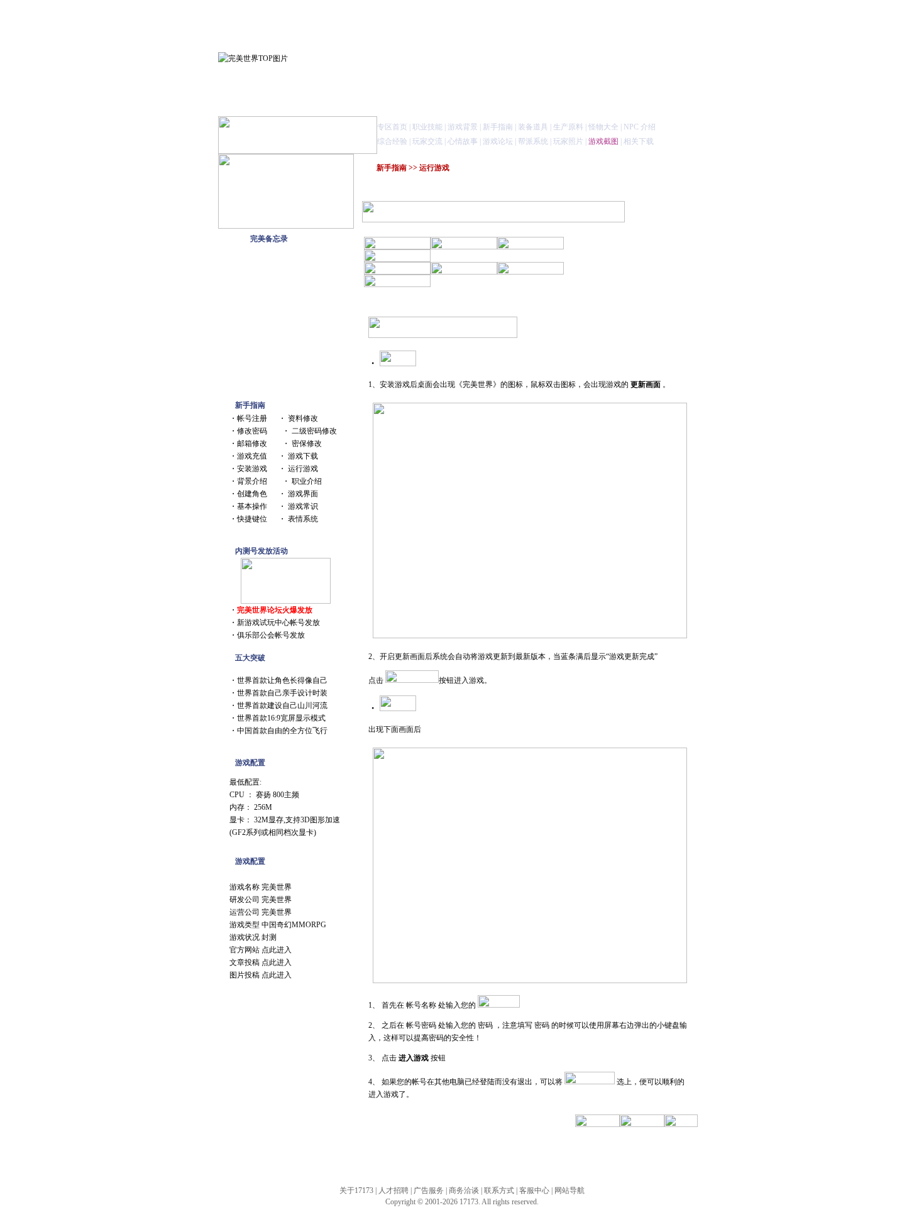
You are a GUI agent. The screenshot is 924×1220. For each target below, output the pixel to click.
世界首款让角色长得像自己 (282, 680)
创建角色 (252, 493)
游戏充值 (252, 456)
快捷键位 (252, 519)
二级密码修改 (314, 431)
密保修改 (307, 443)
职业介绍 (307, 481)
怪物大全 (603, 127)
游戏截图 (603, 141)
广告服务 (429, 1190)
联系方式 (499, 1190)
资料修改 (303, 418)
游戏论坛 (498, 141)
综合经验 (392, 141)
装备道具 (533, 127)
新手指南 (498, 127)
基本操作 (252, 506)
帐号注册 (252, 418)
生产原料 (568, 127)
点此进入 (276, 949)
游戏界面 (303, 493)
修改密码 (252, 431)
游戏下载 (303, 456)
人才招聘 (393, 1190)
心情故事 (463, 141)
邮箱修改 (252, 443)
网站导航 (569, 1190)
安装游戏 (252, 468)
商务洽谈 (464, 1190)
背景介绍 (252, 481)
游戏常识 (303, 506)
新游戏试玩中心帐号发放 (278, 622)
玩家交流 (427, 141)
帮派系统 (533, 141)
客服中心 (534, 1190)
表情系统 (303, 519)
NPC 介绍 (640, 127)
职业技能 (427, 127)
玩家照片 (568, 141)
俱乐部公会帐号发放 (271, 635)
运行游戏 (303, 468)
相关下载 (639, 141)
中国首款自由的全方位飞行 (282, 730)
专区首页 (392, 127)
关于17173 (356, 1190)
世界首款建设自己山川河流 (282, 705)
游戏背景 (463, 127)
